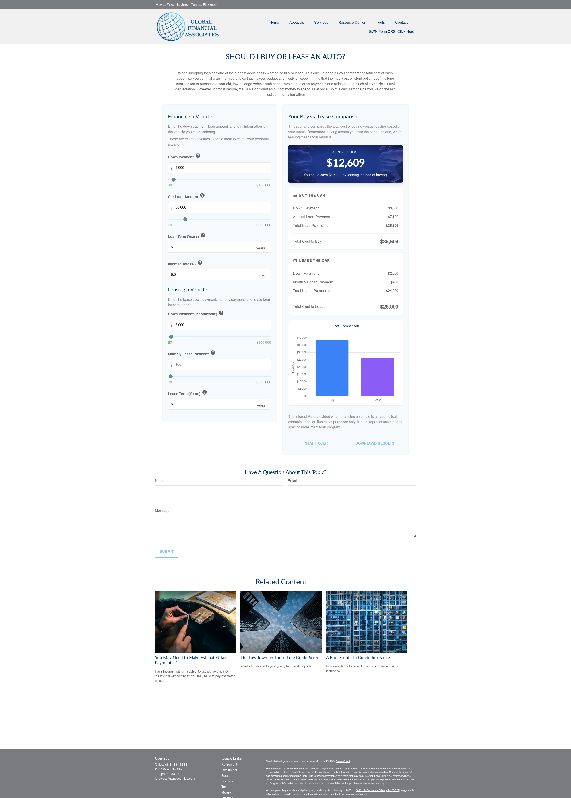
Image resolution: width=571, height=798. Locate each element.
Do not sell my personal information (348, 794)
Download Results (374, 443)
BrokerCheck (343, 761)
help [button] (198, 155)
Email (292, 480)
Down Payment (184, 156)
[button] (274, 21)
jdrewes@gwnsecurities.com (175, 778)
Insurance (228, 781)
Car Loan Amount (186, 196)
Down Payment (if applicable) (196, 313)
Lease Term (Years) (187, 393)
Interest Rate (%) (185, 263)
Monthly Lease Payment (191, 353)
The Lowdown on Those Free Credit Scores (280, 658)
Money (226, 792)
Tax (224, 786)
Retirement (229, 764)
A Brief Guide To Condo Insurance (358, 658)
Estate (225, 775)
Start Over (316, 443)
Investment (229, 770)
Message (162, 510)
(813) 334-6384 (176, 764)
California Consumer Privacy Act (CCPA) (378, 790)
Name (160, 480)
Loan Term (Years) (187, 236)
